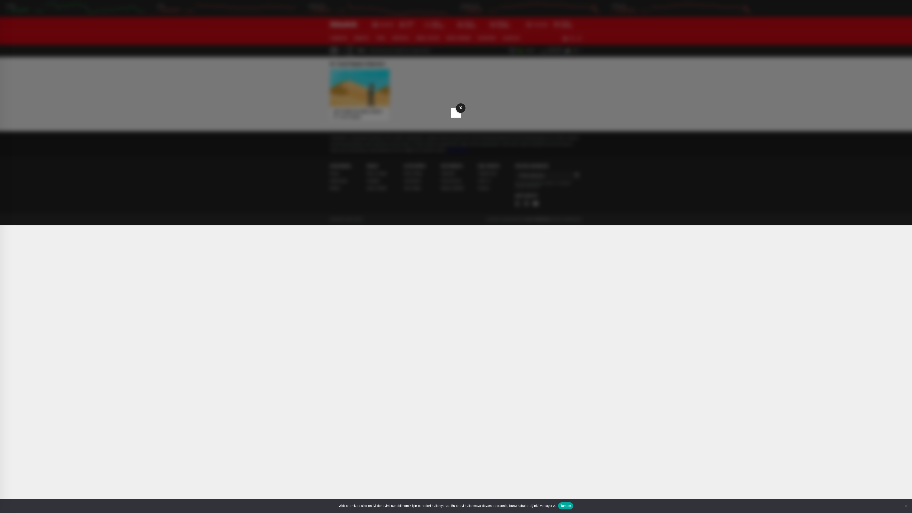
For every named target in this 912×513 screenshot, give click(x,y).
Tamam (565, 506)
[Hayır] (906, 506)
